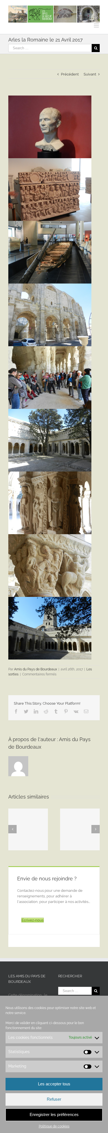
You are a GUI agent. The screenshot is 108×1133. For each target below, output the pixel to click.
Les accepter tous (54, 1083)
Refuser (54, 1099)
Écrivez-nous (32, 920)
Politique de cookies (54, 1126)
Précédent (70, 74)
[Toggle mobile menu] (97, 25)
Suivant (90, 74)
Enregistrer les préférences (54, 1114)
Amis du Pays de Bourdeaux (35, 669)
